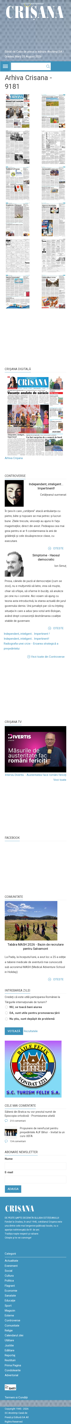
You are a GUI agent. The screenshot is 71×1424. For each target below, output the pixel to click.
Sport (8, 1305)
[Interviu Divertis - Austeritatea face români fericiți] (35, 749)
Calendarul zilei (14, 1335)
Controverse (15, 476)
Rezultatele (31, 1031)
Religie (9, 1330)
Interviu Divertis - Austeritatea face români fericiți (35, 775)
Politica (9, 1280)
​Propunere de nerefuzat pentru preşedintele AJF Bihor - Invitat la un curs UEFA (42, 1132)
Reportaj (10, 1355)
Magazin (10, 1310)
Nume (9, 1159)
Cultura (9, 1275)
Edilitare (9, 1350)
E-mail (9, 1172)
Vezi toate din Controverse (48, 656)
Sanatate (10, 1295)
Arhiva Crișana (14, 458)
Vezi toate (59, 780)
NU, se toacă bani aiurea (25, 1007)
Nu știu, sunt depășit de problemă (32, 1019)
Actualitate (11, 1260)
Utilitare (9, 1340)
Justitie (9, 1345)
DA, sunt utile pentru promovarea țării (34, 1013)
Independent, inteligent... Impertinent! (26, 638)
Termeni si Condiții (16, 1397)
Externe (9, 1315)
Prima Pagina (13, 1365)
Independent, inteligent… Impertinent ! (27, 633)
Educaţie (10, 1300)
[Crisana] (35, 12)
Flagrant (10, 1285)
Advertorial (11, 1375)
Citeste (58, 548)
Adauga (13, 1189)
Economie (11, 1290)
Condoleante (13, 1370)
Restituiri (10, 1360)
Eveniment (11, 1266)
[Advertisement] (33, 688)
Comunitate (14, 897)
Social (8, 1270)
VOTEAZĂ (14, 1031)
